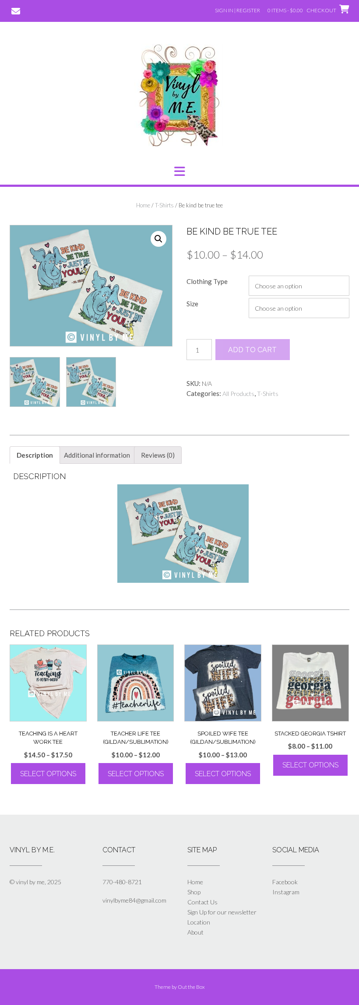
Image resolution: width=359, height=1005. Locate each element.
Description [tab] (35, 455)
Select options (48, 774)
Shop (194, 892)
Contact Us (202, 902)
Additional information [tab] (97, 455)
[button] (179, 171)
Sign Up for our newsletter (222, 912)
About (195, 932)
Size (192, 304)
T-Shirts (164, 205)
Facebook (285, 882)
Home (143, 205)
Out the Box (191, 987)
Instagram (285, 892)
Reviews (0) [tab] (158, 455)
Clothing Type (207, 281)
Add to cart (252, 350)
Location (198, 922)
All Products (238, 393)
